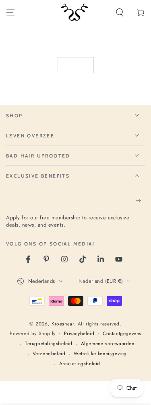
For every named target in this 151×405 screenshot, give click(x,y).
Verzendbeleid (49, 353)
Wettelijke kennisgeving (100, 353)
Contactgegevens (122, 333)
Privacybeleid (79, 333)
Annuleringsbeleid (79, 363)
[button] (119, 12)
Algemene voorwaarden (107, 343)
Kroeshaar (63, 323)
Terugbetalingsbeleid (48, 343)
